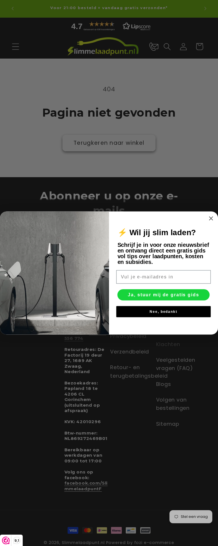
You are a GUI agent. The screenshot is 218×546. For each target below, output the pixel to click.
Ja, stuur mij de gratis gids (163, 294)
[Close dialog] (211, 218)
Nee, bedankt (163, 312)
